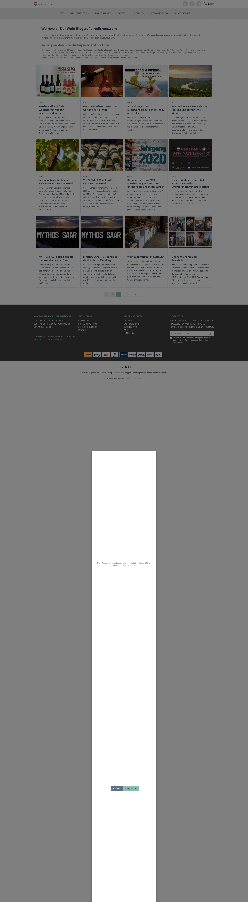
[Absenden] (209, 333)
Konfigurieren (131, 788)
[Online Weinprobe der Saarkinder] (190, 232)
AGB (189, 340)
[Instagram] (122, 367)
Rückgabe (83, 330)
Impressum (129, 333)
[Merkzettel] (192, 3)
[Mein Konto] (199, 3)
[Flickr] (126, 367)
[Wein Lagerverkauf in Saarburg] (146, 232)
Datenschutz (130, 327)
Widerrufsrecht (132, 324)
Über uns (128, 321)
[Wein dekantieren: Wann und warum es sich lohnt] (102, 81)
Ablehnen (117, 788)
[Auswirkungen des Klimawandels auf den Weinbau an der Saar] (146, 81)
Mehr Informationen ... (128, 565)
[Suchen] (185, 3)
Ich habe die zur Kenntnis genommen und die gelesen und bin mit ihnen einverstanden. (192, 340)
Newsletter (84, 321)
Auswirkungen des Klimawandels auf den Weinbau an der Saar (145, 110)
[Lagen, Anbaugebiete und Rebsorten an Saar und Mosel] (57, 155)
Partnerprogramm (87, 324)
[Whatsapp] (129, 367)
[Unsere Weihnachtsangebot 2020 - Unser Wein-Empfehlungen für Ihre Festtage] (190, 155)
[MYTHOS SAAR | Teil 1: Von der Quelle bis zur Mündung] (102, 232)
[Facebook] (118, 367)
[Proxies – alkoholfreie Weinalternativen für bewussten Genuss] (57, 81)
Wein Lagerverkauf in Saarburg (145, 256)
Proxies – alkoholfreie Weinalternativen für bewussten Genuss (51, 110)
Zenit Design (137, 378)
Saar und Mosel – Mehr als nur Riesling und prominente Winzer (189, 110)
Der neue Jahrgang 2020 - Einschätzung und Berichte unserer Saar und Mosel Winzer (145, 183)
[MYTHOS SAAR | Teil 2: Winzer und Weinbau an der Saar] (57, 232)
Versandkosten (118, 373)
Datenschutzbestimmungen (192, 338)
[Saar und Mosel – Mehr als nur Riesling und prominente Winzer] (190, 81)
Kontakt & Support (87, 327)
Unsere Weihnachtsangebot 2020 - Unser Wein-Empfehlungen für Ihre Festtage (190, 183)
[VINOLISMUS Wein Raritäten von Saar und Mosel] (102, 155)
